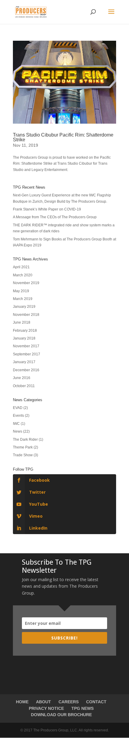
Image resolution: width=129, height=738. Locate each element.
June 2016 (21, 378)
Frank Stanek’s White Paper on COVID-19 (47, 209)
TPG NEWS (82, 708)
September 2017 (26, 354)
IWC (16, 424)
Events (18, 415)
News (17, 431)
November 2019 (26, 283)
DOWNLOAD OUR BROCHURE (61, 714)
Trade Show (23, 455)
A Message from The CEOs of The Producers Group (55, 217)
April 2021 (21, 267)
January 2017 (24, 362)
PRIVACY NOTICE (46, 708)
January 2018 (24, 338)
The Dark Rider (25, 439)
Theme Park (23, 447)
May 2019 (21, 291)
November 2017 (26, 346)
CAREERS (68, 701)
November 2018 (26, 315)
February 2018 (25, 330)
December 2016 (26, 370)
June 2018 (21, 322)
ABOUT (43, 701)
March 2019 (22, 299)
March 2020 (22, 275)
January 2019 (24, 306)
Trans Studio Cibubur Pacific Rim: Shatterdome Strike (63, 137)
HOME (22, 701)
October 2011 (24, 386)
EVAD (17, 408)
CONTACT (96, 701)
